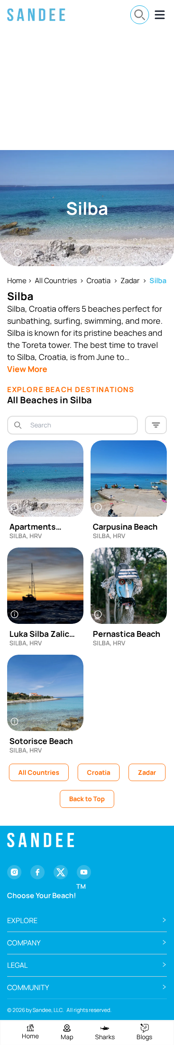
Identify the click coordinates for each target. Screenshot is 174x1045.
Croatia (99, 280)
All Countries (56, 280)
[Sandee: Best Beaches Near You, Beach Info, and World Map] (36, 14)
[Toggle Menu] (160, 15)
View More (27, 369)
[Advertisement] (87, 90)
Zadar (130, 280)
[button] (87, 921)
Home (16, 280)
